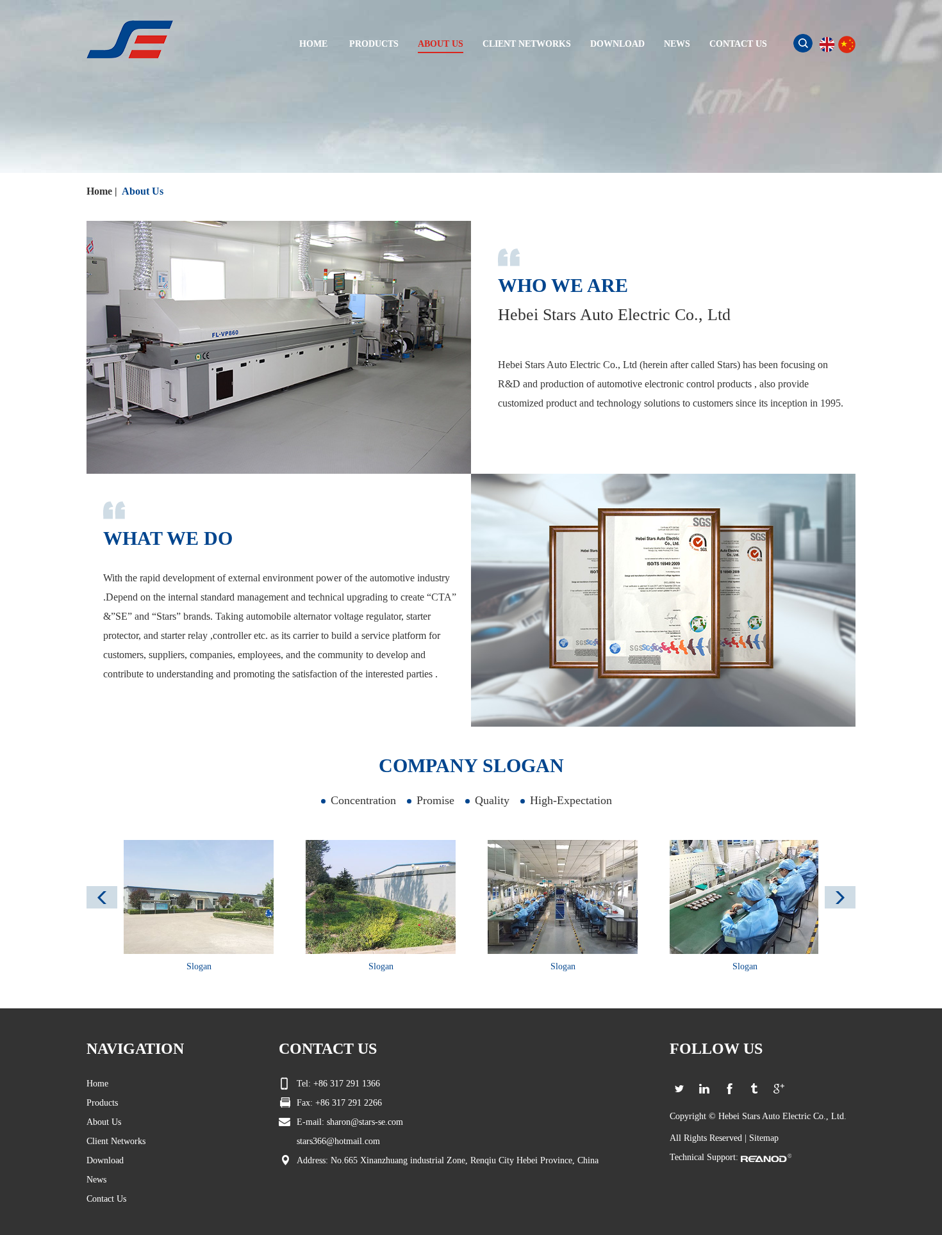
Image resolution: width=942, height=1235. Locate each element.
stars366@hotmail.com (338, 1141)
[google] (779, 1088)
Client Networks (116, 1141)
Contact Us (106, 1199)
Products (102, 1103)
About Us (142, 191)
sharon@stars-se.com (365, 1122)
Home (99, 191)
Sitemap (764, 1138)
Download (105, 1160)
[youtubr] (754, 1088)
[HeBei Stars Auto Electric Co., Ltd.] (130, 39)
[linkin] (704, 1088)
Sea (803, 43)
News (96, 1179)
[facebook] (729, 1088)
